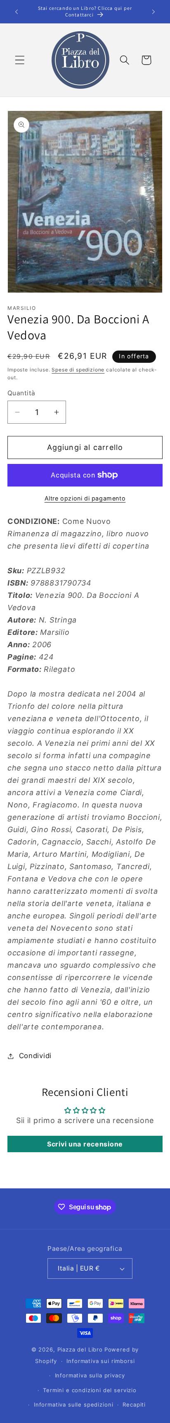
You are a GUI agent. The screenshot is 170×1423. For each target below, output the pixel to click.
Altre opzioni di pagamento (85, 498)
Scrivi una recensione (85, 1144)
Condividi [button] (35, 1056)
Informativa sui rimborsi (100, 1361)
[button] (20, 60)
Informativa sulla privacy (90, 1375)
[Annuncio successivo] (153, 11)
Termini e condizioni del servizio (90, 1390)
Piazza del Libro (80, 1349)
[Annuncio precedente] (16, 11)
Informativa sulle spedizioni (73, 1404)
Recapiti (134, 1404)
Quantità (21, 393)
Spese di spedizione (78, 370)
